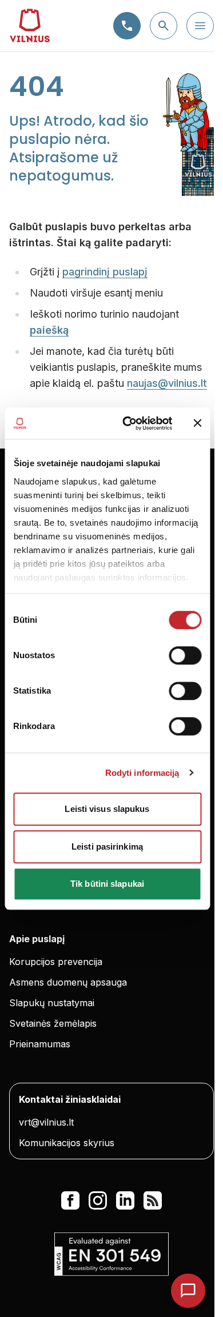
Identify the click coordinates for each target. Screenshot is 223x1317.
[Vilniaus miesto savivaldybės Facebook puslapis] (70, 1200)
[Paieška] (163, 25)
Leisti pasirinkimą (107, 846)
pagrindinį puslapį (105, 272)
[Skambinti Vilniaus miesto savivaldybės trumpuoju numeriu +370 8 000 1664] (127, 25)
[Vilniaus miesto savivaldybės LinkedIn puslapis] (125, 1200)
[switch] (185, 655)
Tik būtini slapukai (107, 883)
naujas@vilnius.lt (167, 383)
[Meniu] (200, 25)
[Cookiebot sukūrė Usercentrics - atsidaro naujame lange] (127, 423)
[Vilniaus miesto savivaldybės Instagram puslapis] (98, 1200)
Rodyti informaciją (142, 773)
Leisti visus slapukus (107, 809)
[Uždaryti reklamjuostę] (197, 423)
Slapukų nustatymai (51, 1002)
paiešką (49, 330)
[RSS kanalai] (153, 1200)
